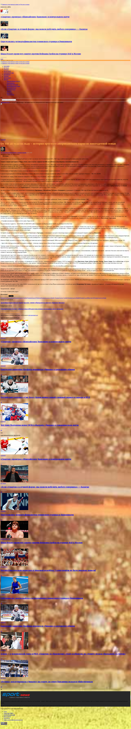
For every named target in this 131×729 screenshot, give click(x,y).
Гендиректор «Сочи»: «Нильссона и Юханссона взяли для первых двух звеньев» (32, 309)
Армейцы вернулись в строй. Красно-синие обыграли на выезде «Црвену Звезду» (33, 303)
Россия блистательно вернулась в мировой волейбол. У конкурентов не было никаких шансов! (48, 570)
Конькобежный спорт (13, 86)
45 (1, 575)
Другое (6, 79)
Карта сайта (7, 716)
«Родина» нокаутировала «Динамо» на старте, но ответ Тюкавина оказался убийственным (47, 682)
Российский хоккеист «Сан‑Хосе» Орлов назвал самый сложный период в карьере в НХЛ (45, 397)
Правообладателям (9, 715)
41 (1, 659)
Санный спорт (11, 89)
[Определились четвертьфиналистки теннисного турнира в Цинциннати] (4, 38)
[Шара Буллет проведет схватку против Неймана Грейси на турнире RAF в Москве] (4, 50)
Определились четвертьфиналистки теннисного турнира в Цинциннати (36, 41)
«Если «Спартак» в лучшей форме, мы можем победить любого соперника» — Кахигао (44, 29)
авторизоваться (33, 315)
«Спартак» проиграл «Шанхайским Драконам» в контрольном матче (35, 17)
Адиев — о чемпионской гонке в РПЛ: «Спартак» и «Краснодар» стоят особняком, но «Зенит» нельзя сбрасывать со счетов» (63, 654)
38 (1, 603)
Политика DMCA (8, 713)
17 (1, 347)
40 (1, 548)
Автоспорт (7, 78)
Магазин (6, 66)
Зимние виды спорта (13, 81)
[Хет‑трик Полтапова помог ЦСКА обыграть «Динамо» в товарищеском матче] (14, 420)
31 (1, 520)
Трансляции (10, 94)
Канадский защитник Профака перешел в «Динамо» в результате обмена (38, 369)
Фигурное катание (12, 84)
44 (1, 375)
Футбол (6, 68)
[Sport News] (15, 4)
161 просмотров (5, 152)
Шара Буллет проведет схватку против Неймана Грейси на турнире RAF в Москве (41, 54)
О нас (5, 711)
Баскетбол (7, 71)
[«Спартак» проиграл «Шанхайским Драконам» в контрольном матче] (4, 13)
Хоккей (6, 69)
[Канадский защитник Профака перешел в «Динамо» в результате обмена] (14, 364)
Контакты (7, 718)
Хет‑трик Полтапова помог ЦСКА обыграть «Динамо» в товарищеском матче (40, 425)
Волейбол (7, 74)
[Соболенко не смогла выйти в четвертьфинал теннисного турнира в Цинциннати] (14, 593)
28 (1, 492)
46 (1, 402)
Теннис (6, 76)
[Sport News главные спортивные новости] (16, 698)
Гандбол (9, 91)
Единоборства (9, 73)
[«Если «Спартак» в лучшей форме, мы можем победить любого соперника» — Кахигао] (4, 25)
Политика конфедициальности (13, 720)
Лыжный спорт (11, 88)
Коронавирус (11, 83)
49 (1, 430)
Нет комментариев (20, 152)
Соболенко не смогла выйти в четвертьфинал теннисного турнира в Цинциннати (42, 598)
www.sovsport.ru (13, 294)
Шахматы (10, 93)
